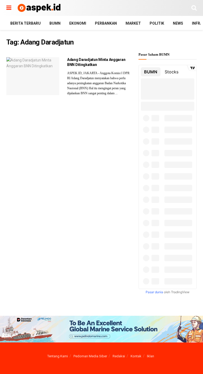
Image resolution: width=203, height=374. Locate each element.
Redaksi (119, 356)
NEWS (178, 23)
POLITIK (157, 23)
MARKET (133, 23)
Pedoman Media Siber (90, 356)
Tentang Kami (57, 356)
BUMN (55, 23)
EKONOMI (77, 23)
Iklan (150, 356)
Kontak (136, 356)
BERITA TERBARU (25, 23)
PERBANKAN (106, 23)
